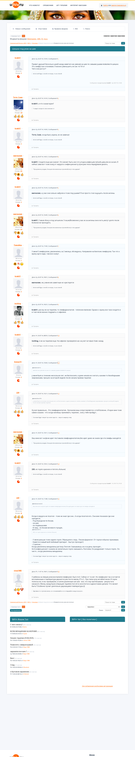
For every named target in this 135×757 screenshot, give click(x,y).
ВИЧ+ (29, 43)
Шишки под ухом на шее (46, 43)
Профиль (36, 89)
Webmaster (31, 39)
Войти (105, 5)
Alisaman (26, 667)
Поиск (87, 29)
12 (58, 394)
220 (17, 392)
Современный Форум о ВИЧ (18, 43)
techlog (17, 303)
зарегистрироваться (118, 5)
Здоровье (35, 43)
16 (58, 572)
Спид (12, 665)
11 (58, 363)
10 (58, 336)
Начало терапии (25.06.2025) (22, 638)
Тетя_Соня (17, 97)
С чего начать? (16, 624)
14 (58, 464)
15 (58, 499)
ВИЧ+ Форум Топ (20, 619)
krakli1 (18, 58)
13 (58, 433)
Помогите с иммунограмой (21, 645)
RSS (76, 29)
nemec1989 (26, 640)
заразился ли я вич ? (18, 651)
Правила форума (61, 29)
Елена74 (17, 362)
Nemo (25, 627)
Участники (42, 29)
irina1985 (18, 570)
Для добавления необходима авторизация (97, 686)
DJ (42, 39)
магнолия (17, 156)
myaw (25, 634)
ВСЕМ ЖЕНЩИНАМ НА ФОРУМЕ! (23, 631)
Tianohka (18, 245)
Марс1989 (26, 647)
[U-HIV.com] (67, 15)
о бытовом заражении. (19, 671)
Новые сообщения (22, 29)
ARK (38, 39)
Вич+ (12, 658)
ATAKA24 (26, 674)
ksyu (46, 39)
